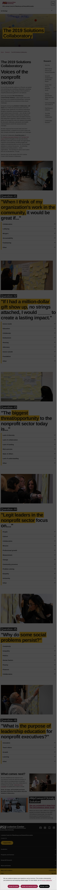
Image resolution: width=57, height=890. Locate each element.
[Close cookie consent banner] (54, 878)
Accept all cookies (13, 886)
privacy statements (47, 880)
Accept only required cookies (29, 886)
